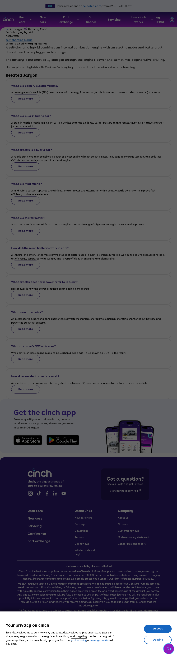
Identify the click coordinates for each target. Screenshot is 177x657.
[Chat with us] (168, 648)
